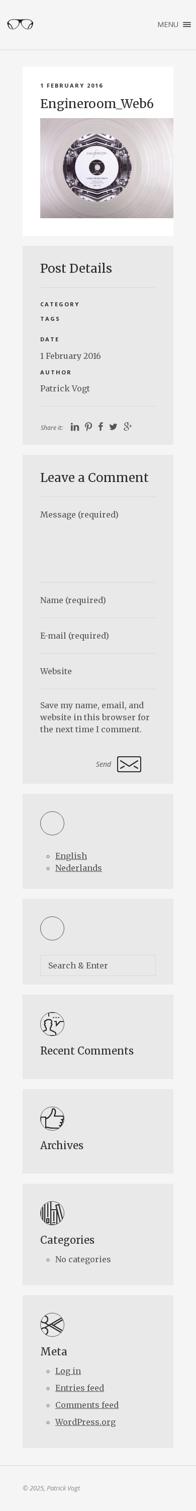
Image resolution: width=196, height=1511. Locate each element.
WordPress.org (85, 1422)
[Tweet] (113, 427)
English (71, 856)
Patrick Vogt (65, 388)
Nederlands (78, 868)
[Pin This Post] (88, 427)
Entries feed (79, 1388)
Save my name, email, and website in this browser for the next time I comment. (95, 717)
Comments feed (87, 1405)
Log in (68, 1371)
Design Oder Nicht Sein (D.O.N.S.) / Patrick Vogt (20, 25)
